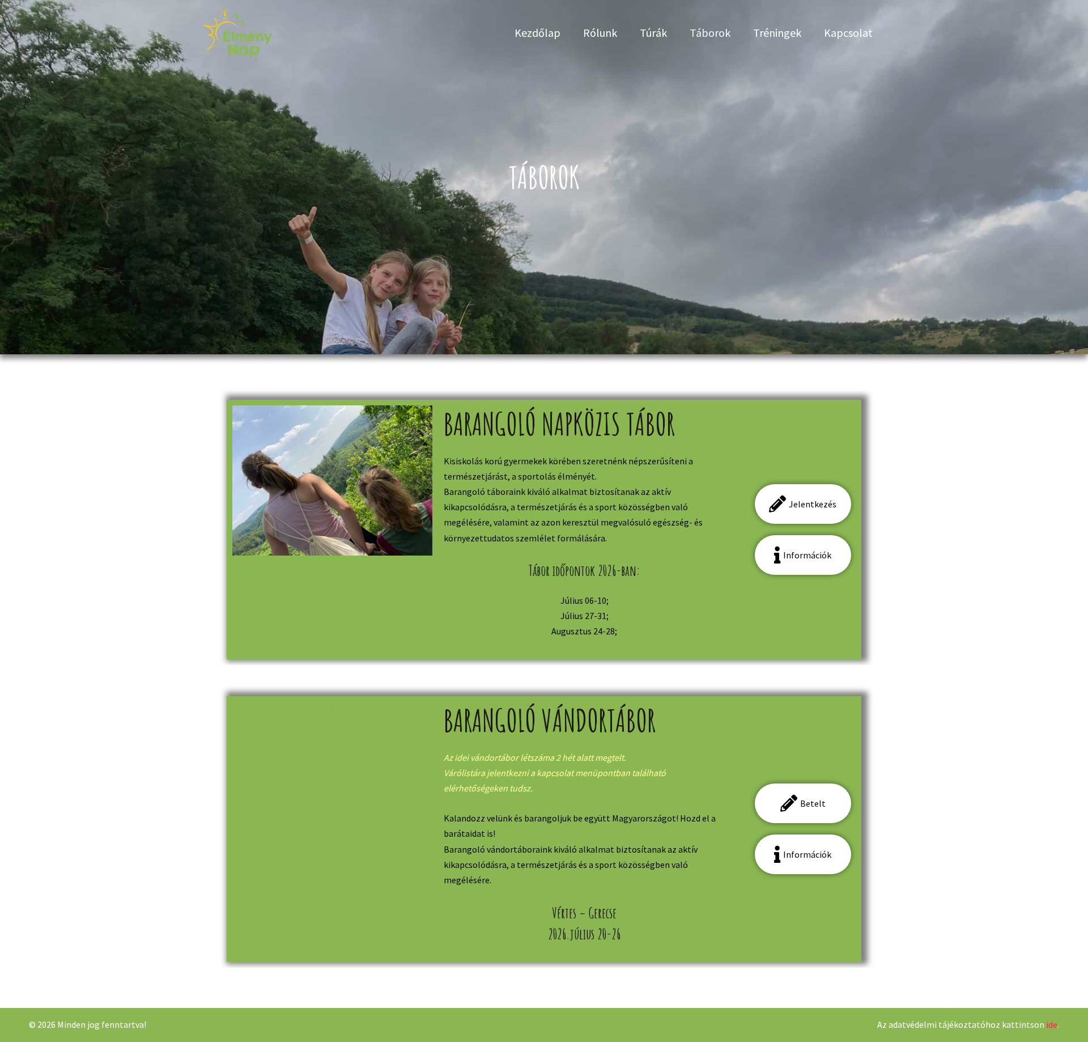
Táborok (710, 33)
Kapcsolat (848, 33)
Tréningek (777, 33)
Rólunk (600, 33)
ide (1051, 1024)
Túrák (653, 33)
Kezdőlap (537, 33)
